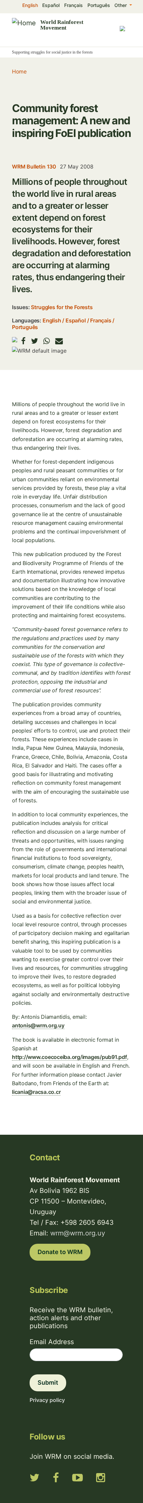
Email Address (52, 1342)
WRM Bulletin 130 (34, 166)
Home (19, 71)
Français (73, 5)
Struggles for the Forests (61, 307)
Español (51, 5)
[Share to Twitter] (34, 341)
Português (98, 5)
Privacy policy (47, 1400)
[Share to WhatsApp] (46, 341)
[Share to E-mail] (59, 341)
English (30, 5)
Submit (48, 1382)
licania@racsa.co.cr (36, 1092)
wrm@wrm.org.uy (77, 1233)
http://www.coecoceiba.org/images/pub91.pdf (69, 1057)
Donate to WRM (60, 1251)
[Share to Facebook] (23, 341)
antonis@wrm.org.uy (38, 1025)
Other (121, 5)
